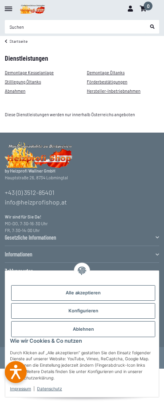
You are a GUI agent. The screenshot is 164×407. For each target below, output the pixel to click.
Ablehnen (83, 329)
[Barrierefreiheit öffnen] (16, 372)
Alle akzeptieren (83, 293)
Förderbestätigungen (107, 81)
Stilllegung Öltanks (23, 81)
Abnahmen (15, 90)
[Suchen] (152, 27)
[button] (130, 9)
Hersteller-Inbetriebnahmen (114, 90)
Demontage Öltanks (106, 72)
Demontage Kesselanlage (29, 72)
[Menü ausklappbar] (8, 6)
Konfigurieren (83, 311)
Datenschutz (49, 388)
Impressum (20, 388)
